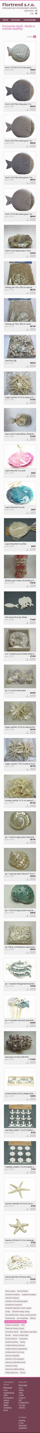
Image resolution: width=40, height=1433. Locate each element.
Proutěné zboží (11, 1332)
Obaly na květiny (12, 1325)
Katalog (16, 20)
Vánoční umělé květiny (14, 1369)
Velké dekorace (11, 1372)
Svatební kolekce (29, 1294)
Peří (23, 1325)
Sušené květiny (11, 1342)
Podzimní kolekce (12, 1294)
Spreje (8, 1335)
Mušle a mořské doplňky (15, 1321)
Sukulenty (23, 1338)
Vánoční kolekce (12, 1298)
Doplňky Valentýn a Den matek (18, 1308)
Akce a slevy (10, 1291)
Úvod (5, 20)
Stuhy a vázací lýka (20, 1335)
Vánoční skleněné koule (15, 1362)
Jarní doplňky (22, 1318)
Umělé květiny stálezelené (16, 1349)
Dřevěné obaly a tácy (20, 1311)
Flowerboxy (10, 1318)
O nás (21, 1423)
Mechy (33, 1318)
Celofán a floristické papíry (16, 1301)
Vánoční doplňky (12, 1355)
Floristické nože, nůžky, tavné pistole (20, 1315)
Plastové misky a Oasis (14, 1328)
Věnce (22, 1372)
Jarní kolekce (22, 1291)
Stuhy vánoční (11, 1338)
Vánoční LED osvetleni (14, 1359)
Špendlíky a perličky (28, 1332)
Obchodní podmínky (23, 1426)
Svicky (22, 1342)
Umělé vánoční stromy (14, 1352)
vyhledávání (30, 20)
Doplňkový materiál (13, 1304)
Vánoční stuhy (11, 1366)
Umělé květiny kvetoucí (15, 1345)
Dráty (7, 1311)
